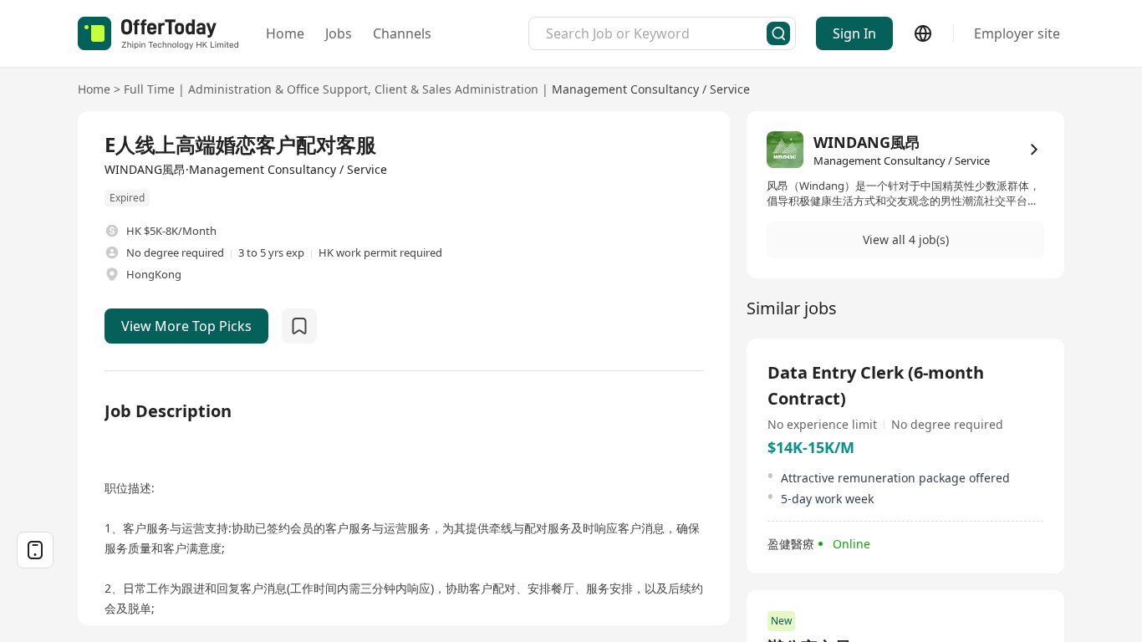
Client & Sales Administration (456, 89)
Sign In (854, 33)
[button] (905, 240)
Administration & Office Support (278, 89)
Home (285, 33)
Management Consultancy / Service (651, 89)
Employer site (1017, 33)
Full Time (149, 89)
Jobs (338, 33)
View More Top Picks (186, 326)
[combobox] (656, 33)
